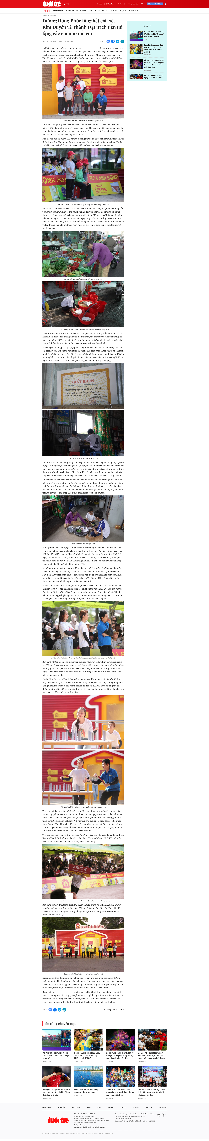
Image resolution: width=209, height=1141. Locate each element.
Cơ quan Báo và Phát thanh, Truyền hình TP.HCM (89, 1127)
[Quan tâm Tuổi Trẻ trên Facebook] (163, 1120)
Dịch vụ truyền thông (121, 1121)
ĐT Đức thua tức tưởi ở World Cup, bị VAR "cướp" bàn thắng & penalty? (154, 34)
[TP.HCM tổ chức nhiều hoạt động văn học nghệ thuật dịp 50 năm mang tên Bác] (120, 1076)
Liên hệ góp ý (147, 1121)
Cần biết (122, 4)
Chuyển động (58, 11)
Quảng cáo (134, 4)
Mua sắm (149, 1107)
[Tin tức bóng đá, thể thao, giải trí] (46, 11)
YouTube (111, 4)
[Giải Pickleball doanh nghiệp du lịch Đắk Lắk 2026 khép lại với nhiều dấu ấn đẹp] (152, 1076)
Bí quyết (123, 11)
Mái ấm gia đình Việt (90, 48)
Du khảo (105, 11)
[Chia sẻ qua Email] (122, 41)
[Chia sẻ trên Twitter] (117, 41)
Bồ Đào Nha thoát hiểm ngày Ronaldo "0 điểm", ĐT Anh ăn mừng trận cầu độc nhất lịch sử (151, 1055)
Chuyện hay (133, 11)
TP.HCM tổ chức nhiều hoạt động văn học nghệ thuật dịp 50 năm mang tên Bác (120, 1092)
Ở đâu (97, 11)
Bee (87, 995)
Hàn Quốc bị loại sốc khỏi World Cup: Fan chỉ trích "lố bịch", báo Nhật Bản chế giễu (56, 1092)
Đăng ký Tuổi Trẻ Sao (155, 4)
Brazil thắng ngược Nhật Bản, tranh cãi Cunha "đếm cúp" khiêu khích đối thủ (87, 1055)
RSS (153, 1121)
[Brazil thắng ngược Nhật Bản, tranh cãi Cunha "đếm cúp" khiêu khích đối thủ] (136, 49)
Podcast (100, 4)
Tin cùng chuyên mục (60, 1023)
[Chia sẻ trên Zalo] (108, 41)
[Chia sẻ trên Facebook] (113, 41)
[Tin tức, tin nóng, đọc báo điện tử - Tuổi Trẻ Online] (52, 3)
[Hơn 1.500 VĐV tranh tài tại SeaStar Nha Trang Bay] (88, 1076)
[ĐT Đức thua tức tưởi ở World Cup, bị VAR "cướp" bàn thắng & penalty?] (136, 36)
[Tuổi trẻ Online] (58, 1120)
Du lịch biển (81, 11)
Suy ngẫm (70, 11)
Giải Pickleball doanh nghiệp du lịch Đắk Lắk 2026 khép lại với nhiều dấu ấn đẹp (151, 1092)
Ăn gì (90, 11)
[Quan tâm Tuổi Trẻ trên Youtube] (159, 1120)
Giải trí (114, 11)
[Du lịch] (66, 4)
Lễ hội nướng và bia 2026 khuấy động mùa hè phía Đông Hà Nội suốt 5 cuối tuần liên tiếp (119, 1055)
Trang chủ (46, 15)
